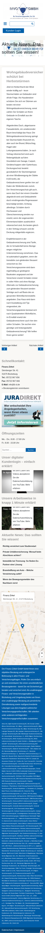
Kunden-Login (13, 31)
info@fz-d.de (14, 385)
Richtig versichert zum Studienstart (19, 546)
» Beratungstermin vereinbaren (15, 388)
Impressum (19, 930)
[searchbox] (22, 24)
